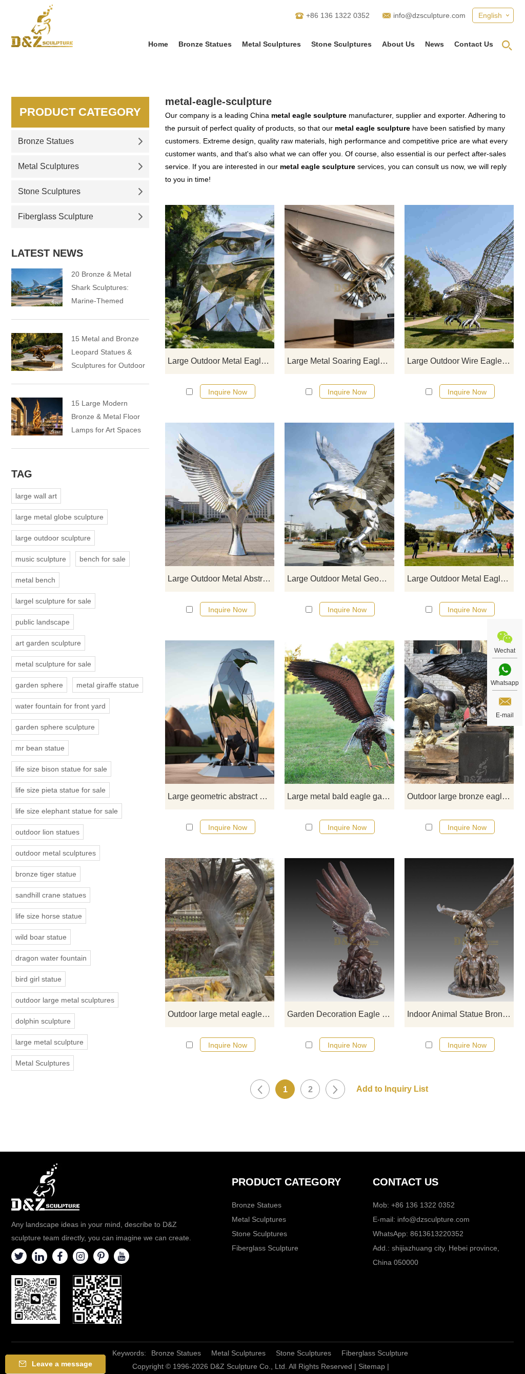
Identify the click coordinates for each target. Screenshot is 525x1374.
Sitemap (371, 1366)
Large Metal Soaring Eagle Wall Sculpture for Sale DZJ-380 (340, 361)
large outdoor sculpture (53, 538)
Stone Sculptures (341, 44)
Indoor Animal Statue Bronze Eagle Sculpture (460, 1014)
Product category (286, 1182)
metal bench (35, 580)
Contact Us (473, 44)
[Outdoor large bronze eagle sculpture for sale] (459, 712)
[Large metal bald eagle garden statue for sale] (339, 712)
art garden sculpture (48, 643)
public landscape (42, 622)
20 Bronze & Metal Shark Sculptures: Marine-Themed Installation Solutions (104, 288)
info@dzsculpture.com (429, 15)
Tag (21, 474)
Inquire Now (227, 392)
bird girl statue (38, 979)
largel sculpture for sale (53, 601)
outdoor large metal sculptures (64, 1000)
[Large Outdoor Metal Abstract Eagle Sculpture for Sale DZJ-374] (219, 494)
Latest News (47, 253)
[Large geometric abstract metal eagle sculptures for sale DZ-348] (219, 712)
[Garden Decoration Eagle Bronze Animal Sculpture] (339, 930)
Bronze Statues (205, 44)
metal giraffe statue (107, 685)
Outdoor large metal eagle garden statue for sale (221, 1014)
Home (158, 44)
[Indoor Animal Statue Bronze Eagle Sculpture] (459, 930)
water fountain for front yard (60, 706)
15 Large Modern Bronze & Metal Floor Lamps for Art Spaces (106, 416)
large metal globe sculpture (59, 517)
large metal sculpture (49, 1042)
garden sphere (39, 685)
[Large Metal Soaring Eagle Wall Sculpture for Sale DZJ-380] (339, 276)
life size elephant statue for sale (66, 811)
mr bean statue (40, 748)
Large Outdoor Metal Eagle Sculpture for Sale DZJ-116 (460, 578)
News (434, 44)
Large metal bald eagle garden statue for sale (340, 796)
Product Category (80, 112)
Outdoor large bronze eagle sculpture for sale (460, 796)
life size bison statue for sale (61, 769)
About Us (398, 44)
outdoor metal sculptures (55, 853)
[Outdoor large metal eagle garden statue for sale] (219, 930)
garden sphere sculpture (55, 727)
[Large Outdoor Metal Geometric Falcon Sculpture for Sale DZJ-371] (339, 494)
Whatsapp (505, 682)
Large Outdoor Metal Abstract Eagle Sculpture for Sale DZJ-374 (221, 578)
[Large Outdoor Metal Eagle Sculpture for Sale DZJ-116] (459, 494)
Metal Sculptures (271, 44)
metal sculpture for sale (53, 664)
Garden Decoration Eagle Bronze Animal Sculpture (340, 1014)
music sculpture (40, 559)
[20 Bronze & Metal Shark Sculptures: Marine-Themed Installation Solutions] (37, 287)
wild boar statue (41, 937)
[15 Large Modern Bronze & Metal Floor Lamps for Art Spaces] (37, 416)
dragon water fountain (51, 958)
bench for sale (102, 559)
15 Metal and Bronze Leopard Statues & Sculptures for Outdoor (108, 352)
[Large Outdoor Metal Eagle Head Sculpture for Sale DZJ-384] (219, 276)
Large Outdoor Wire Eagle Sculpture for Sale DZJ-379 (460, 361)
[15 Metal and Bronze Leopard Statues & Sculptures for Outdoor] (37, 352)
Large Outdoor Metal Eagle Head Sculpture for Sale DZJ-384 (221, 361)
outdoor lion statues (47, 832)
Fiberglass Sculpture (55, 216)
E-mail (505, 715)
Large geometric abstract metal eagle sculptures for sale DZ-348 (221, 796)
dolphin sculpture (43, 1021)
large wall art (36, 496)
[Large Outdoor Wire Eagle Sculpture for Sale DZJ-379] (459, 276)
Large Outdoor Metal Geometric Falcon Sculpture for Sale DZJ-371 (340, 578)
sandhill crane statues (50, 895)
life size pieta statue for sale (60, 790)
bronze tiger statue (45, 874)
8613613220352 (436, 1234)
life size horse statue (48, 916)
